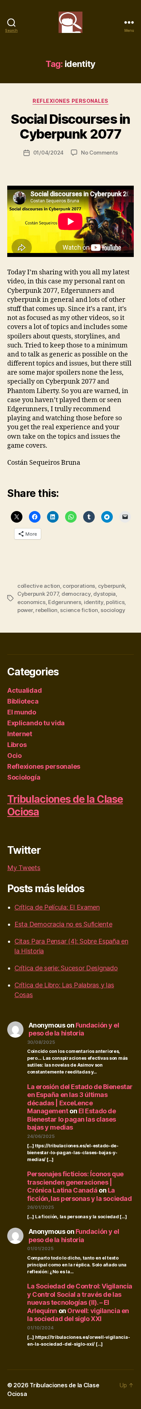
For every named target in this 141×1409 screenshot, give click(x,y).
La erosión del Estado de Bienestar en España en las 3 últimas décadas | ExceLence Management (80, 1099)
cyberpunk (111, 585)
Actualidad (24, 690)
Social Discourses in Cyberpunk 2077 (70, 126)
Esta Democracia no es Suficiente (63, 924)
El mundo (21, 712)
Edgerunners (64, 602)
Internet (19, 734)
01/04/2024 (48, 152)
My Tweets (23, 868)
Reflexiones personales (70, 101)
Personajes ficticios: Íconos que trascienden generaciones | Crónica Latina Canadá (75, 1182)
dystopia (104, 593)
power (25, 610)
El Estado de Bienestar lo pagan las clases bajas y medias (71, 1119)
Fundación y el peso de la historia (74, 1029)
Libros (16, 744)
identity (93, 602)
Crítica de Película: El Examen (57, 907)
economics (31, 602)
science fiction (79, 610)
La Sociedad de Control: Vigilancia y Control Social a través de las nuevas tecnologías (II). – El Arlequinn (79, 1298)
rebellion (46, 610)
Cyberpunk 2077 (38, 593)
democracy (76, 593)
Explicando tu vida (36, 723)
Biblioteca (22, 701)
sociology (113, 610)
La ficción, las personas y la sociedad (79, 1194)
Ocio (14, 755)
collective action (38, 585)
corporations (79, 585)
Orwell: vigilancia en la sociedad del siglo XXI (78, 1315)
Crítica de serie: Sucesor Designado (66, 968)
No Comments (99, 152)
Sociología (23, 777)
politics (115, 602)
